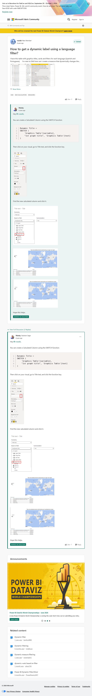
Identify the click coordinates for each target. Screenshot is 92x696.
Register (74, 19)
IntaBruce (29, 649)
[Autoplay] (42, 621)
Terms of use (75, 686)
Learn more (68, 31)
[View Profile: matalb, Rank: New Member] (13, 42)
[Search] (68, 19)
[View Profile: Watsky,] (15, 109)
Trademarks (86, 686)
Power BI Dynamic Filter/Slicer (26, 672)
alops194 (28, 666)
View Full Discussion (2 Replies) (20, 329)
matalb (19, 40)
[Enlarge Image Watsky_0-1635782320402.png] (20, 173)
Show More (16, 89)
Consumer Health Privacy (30, 691)
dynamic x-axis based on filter (26, 663)
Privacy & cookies (63, 686)
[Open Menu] (83, 25)
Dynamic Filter (20, 637)
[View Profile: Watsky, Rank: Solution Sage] (12, 336)
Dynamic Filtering (21, 646)
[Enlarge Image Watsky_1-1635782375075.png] (35, 225)
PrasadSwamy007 (32, 675)
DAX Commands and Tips (17, 25)
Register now (7, 11)
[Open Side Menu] (8, 19)
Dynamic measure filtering (25, 654)
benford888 (28, 640)
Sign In (81, 19)
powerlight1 (28, 657)
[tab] (45, 621)
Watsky (21, 108)
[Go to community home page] (25, 19)
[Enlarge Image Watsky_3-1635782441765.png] (35, 293)
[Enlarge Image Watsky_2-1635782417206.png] (35, 262)
